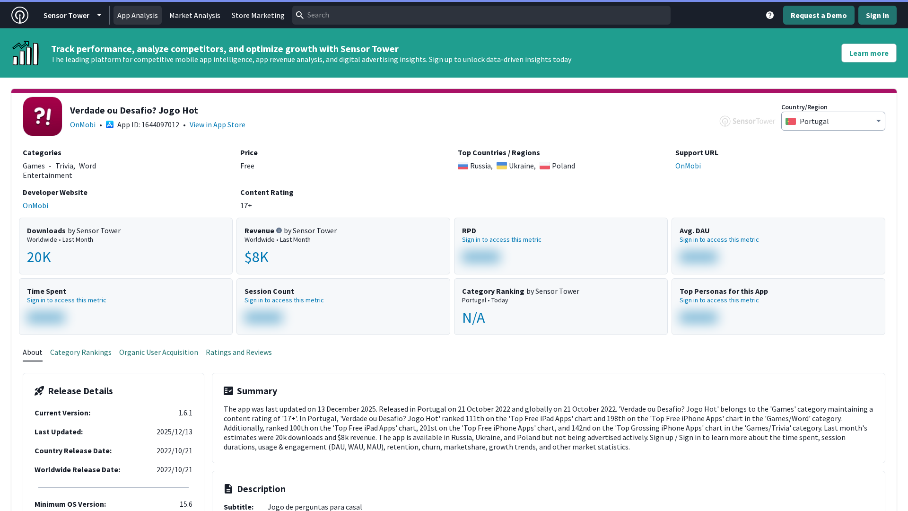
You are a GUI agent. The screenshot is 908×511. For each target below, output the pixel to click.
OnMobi (83, 124)
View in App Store (217, 124)
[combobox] (481, 15)
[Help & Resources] (769, 15)
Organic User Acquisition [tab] (158, 352)
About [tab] (33, 352)
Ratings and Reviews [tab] (239, 352)
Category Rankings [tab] (81, 352)
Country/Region (804, 107)
